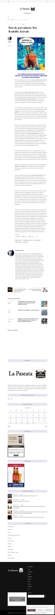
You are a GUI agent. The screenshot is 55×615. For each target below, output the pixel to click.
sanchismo (25, 242)
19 (44, 417)
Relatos (10, 555)
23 (27, 420)
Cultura (21, 494)
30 (27, 422)
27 (10, 422)
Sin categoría (11, 558)
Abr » (46, 426)
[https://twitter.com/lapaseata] (9, 399)
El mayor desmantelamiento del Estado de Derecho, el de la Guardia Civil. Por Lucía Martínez (29, 507)
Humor (9, 546)
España (23, 24)
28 (16, 422)
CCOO (9, 532)
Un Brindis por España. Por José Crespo (21, 501)
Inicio (29, 569)
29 (21, 422)
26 (44, 420)
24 (33, 420)
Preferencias (49, 610)
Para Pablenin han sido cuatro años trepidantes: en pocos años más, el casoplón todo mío (27, 303)
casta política (18, 240)
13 (10, 417)
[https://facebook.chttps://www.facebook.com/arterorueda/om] (11, 399)
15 (21, 417)
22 (21, 420)
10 (33, 415)
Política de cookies (37, 612)
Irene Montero (37, 240)
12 (44, 415)
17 (33, 417)
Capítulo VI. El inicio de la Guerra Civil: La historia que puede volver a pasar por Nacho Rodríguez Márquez (28, 320)
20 (10, 420)
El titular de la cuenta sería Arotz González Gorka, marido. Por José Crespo (28, 517)
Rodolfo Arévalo (10, 42)
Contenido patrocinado (13, 535)
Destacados (11, 540)
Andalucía (10, 529)
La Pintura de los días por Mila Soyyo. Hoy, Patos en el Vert (25, 495)
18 (38, 417)
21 (16, 420)
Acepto (31, 610)
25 (38, 420)
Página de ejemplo (43, 612)
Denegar (40, 610)
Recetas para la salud (13, 552)
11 (38, 415)
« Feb (9, 426)
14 (16, 417)
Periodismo (10, 549)
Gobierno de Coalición (27, 240)
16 (27, 417)
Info (28, 589)
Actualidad (10, 526)
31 (33, 422)
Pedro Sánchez (18, 242)
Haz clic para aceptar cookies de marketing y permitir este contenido (17, 599)
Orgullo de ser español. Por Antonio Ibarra (28, 310)
